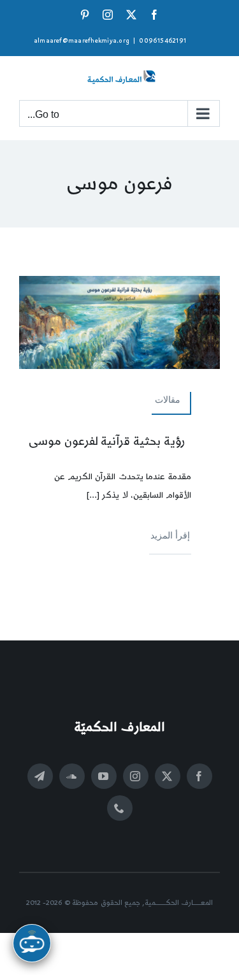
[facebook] (199, 776)
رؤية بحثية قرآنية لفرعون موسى (107, 441)
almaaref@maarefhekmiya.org (81, 41)
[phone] (120, 808)
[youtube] (104, 776)
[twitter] (167, 776)
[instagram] (135, 776)
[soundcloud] (72, 776)
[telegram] (40, 776)
